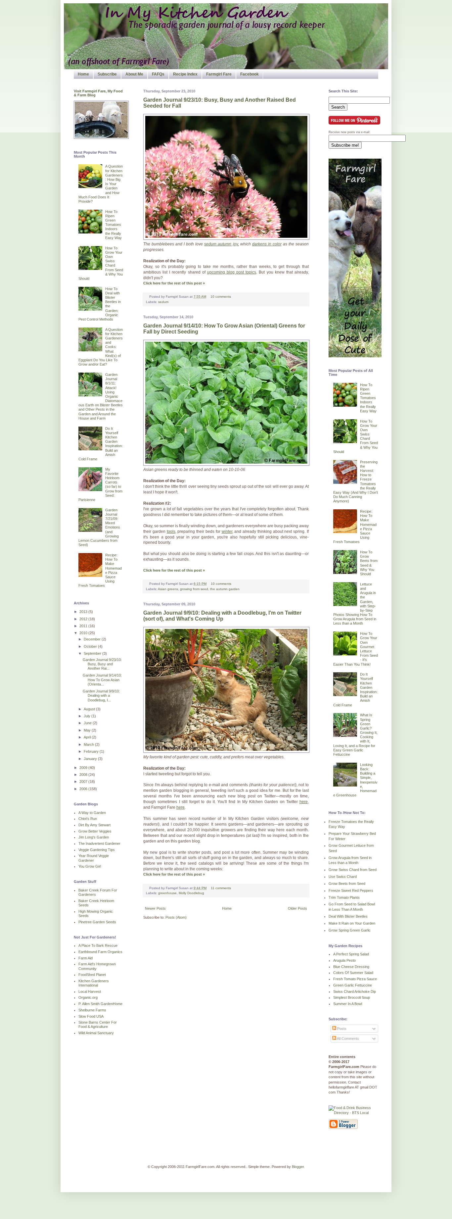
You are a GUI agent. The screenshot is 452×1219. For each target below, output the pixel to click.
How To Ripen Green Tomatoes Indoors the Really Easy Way (113, 225)
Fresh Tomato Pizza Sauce (355, 979)
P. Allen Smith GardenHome (100, 1004)
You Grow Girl (89, 866)
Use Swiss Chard (343, 877)
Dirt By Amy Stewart (94, 825)
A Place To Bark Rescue (97, 945)
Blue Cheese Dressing (351, 967)
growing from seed (194, 589)
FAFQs (158, 74)
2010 (83, 633)
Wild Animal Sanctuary (96, 1033)
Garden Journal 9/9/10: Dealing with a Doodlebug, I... (101, 695)
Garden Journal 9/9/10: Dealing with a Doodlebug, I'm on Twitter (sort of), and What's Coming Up (222, 616)
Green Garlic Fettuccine (352, 985)
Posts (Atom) (176, 917)
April (88, 737)
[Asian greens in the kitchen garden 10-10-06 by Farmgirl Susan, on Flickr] (226, 464)
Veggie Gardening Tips (96, 850)
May (88, 730)
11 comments (221, 888)
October (91, 646)
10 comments (220, 296)
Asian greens (168, 589)
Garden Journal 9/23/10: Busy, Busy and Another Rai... (102, 664)
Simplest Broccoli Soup (351, 997)
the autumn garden (225, 589)
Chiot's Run (87, 819)
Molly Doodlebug (191, 893)
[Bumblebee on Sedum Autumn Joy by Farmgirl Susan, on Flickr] (226, 238)
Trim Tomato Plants (344, 897)
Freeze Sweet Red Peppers (351, 890)
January (91, 759)
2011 (83, 626)
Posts (341, 1029)
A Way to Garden (92, 813)
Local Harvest (89, 991)
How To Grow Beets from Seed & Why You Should (369, 563)
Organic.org (88, 997)
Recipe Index (185, 74)
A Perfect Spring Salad (351, 954)
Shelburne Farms (92, 1010)
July (87, 716)
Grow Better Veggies (95, 831)
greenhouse (167, 893)
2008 (83, 775)
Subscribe (107, 74)
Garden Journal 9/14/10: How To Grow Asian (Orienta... (102, 679)
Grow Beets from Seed (347, 884)
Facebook (249, 74)
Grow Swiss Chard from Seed (353, 870)
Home (83, 74)
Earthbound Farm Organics (100, 952)
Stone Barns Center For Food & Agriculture (97, 1024)
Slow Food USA (91, 1016)
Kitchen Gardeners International (93, 983)
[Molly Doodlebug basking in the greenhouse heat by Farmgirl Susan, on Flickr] (226, 751)
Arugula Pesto (344, 960)
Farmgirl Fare (219, 74)
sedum (163, 302)
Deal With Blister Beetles (348, 916)
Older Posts (297, 908)
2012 (83, 619)
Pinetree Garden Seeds (97, 922)
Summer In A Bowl (347, 1004)
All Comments (347, 1039)
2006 (83, 789)
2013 (83, 612)
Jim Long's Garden (93, 837)
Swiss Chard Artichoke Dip (354, 991)
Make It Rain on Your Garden (352, 923)
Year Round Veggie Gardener (93, 858)
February (92, 751)
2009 (83, 768)
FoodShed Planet (92, 975)
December (93, 639)
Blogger (298, 1167)
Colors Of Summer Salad (353, 973)
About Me (134, 74)
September (93, 653)
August (90, 709)
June (88, 723)
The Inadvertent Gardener (99, 843)
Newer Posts (155, 908)
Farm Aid (85, 958)
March (89, 744)
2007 (83, 782)
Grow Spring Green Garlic (350, 930)
